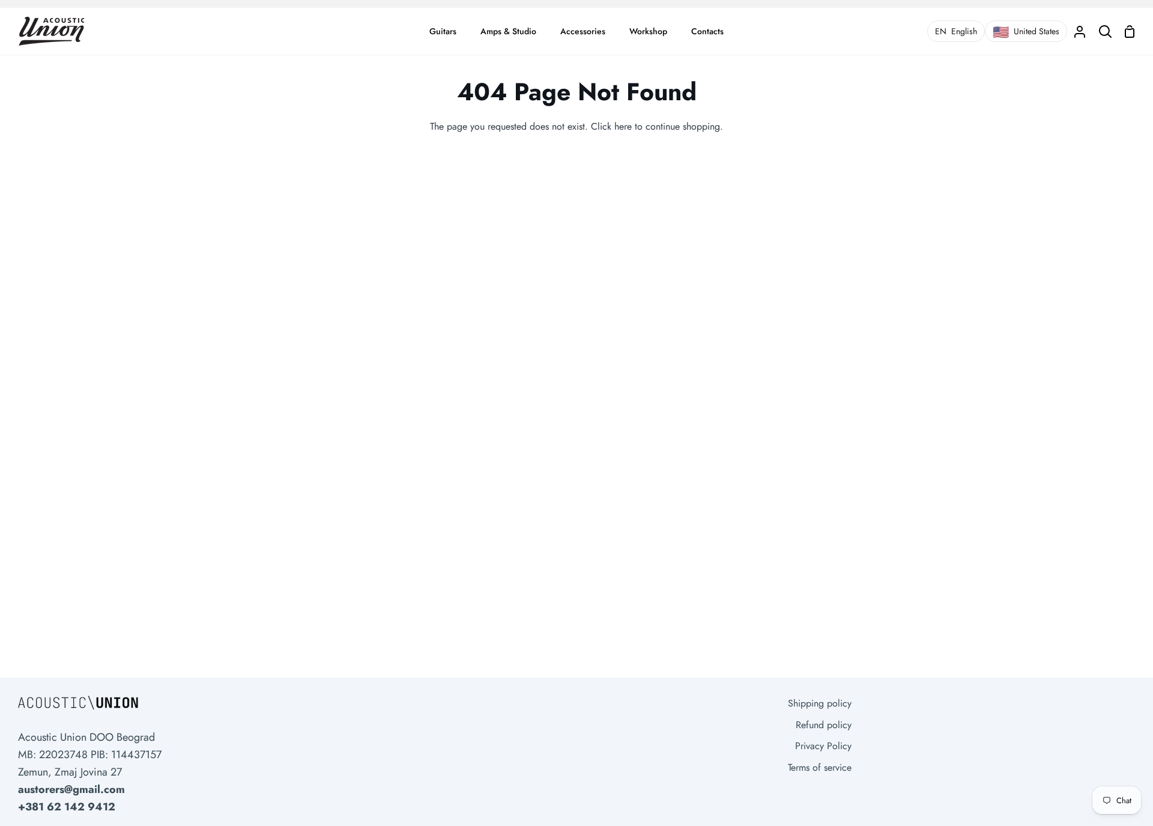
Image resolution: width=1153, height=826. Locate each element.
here (623, 126)
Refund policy (824, 725)
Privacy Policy (823, 746)
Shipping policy (820, 703)
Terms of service (820, 767)
